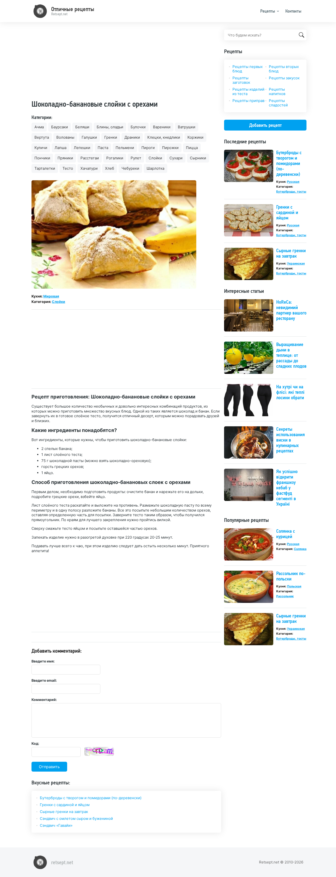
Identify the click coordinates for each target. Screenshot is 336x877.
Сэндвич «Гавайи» (56, 825)
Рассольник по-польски (290, 576)
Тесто (67, 168)
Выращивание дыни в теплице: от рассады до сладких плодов (291, 355)
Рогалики (114, 158)
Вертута (41, 137)
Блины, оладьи (110, 127)
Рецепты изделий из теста (248, 91)
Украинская (296, 263)
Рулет (136, 158)
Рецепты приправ (248, 100)
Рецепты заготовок (241, 80)
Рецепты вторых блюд (284, 68)
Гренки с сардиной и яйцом (65, 804)
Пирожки (170, 147)
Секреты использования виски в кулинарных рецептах (290, 440)
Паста (103, 147)
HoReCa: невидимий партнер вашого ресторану (291, 310)
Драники (132, 137)
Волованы (65, 137)
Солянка (300, 549)
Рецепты (267, 11)
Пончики (42, 158)
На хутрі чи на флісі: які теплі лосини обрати (290, 392)
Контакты (293, 11)
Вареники (161, 127)
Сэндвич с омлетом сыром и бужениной (76, 818)
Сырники (198, 158)
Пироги (148, 147)
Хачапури (89, 168)
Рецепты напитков (277, 91)
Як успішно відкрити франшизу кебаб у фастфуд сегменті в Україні (287, 487)
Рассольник (285, 596)
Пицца (192, 147)
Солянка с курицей (285, 533)
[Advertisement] (126, 64)
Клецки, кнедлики (163, 137)
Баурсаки (59, 127)
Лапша (60, 147)
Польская (294, 586)
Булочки (138, 127)
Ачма (39, 127)
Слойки (155, 158)
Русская (293, 181)
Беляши (82, 127)
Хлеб (109, 168)
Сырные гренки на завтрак (64, 811)
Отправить (49, 766)
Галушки (89, 137)
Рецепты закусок (284, 78)
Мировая (51, 296)
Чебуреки (130, 168)
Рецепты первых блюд (247, 68)
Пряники (65, 158)
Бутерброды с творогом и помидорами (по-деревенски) (90, 797)
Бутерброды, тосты (291, 191)
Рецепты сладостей (278, 102)
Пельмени (125, 147)
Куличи (40, 147)
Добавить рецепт (265, 125)
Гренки (110, 137)
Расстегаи (89, 158)
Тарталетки (44, 168)
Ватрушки (186, 127)
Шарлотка (155, 168)
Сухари (176, 158)
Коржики (195, 137)
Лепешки (82, 147)
